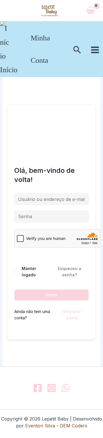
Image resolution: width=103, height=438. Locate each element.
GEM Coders (72, 426)
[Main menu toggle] (95, 50)
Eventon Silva (40, 426)
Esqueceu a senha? (69, 271)
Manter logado (29, 271)
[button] (77, 50)
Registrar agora (72, 314)
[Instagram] (51, 388)
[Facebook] (37, 388)
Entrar (52, 294)
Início (8, 70)
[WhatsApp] (65, 388)
